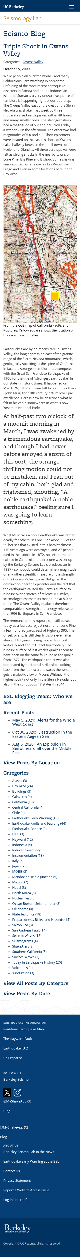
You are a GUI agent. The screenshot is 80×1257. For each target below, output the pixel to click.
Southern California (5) (29, 951)
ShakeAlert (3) (22, 946)
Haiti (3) (18, 834)
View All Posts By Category (35, 983)
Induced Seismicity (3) (28, 850)
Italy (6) (17, 860)
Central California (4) (27, 807)
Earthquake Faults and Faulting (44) (39, 823)
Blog (6, 1111)
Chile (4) (18, 812)
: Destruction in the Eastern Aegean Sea (42, 734)
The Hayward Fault (17, 1038)
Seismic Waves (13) (26, 935)
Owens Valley (33, 61)
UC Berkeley (13, 6)
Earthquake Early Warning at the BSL (31, 1161)
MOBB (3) (19, 871)
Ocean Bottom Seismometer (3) (36, 903)
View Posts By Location (31, 762)
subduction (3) (23, 973)
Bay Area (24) (22, 786)
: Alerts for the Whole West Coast (43, 722)
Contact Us (11, 1171)
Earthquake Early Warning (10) (35, 818)
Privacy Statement (17, 1180)
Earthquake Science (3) (29, 828)
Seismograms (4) (25, 941)
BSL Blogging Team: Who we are (37, 699)
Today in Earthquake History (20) (37, 962)
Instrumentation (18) (28, 855)
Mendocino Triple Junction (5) (34, 877)
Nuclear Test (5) (23, 898)
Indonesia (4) (22, 844)
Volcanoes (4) (22, 967)
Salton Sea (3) (22, 925)
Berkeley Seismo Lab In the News (28, 1151)
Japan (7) (18, 866)
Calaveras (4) (22, 796)
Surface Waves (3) (25, 957)
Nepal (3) (19, 887)
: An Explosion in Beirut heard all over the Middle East (42, 748)
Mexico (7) (20, 882)
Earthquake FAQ (15, 1048)
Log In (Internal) (15, 1199)
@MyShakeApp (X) (17, 1101)
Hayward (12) (22, 839)
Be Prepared (12, 1058)
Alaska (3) (19, 780)
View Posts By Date (26, 993)
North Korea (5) (24, 893)
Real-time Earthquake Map (23, 1029)
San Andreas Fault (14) (29, 930)
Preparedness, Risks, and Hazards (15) (41, 919)
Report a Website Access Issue (26, 1190)
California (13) (23, 802)
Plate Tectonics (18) (26, 914)
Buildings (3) (21, 791)
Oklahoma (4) (22, 909)
